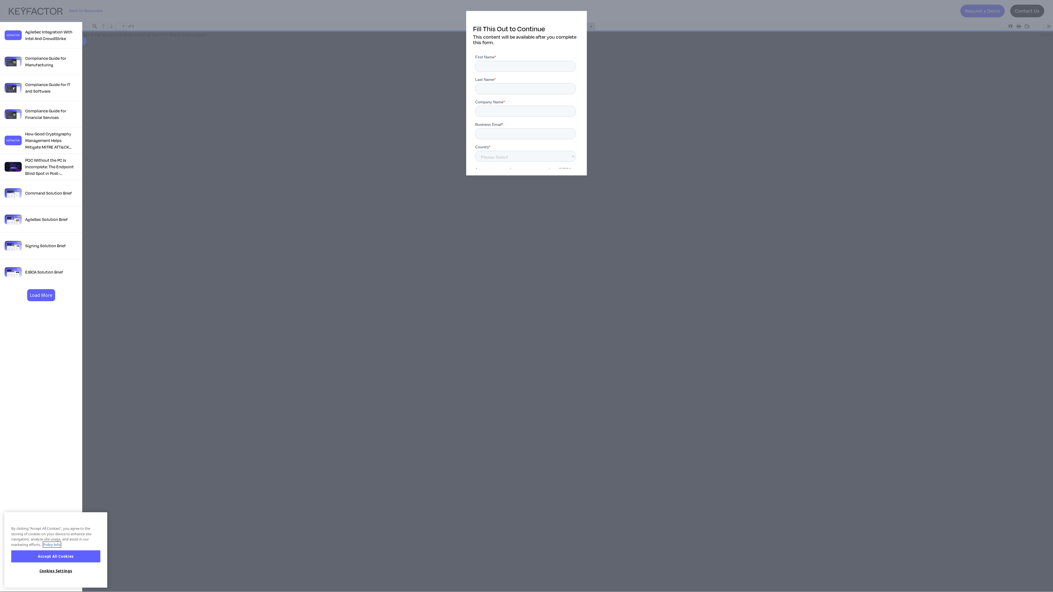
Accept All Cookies (56, 556)
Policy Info (52, 544)
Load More (41, 295)
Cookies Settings (55, 570)
